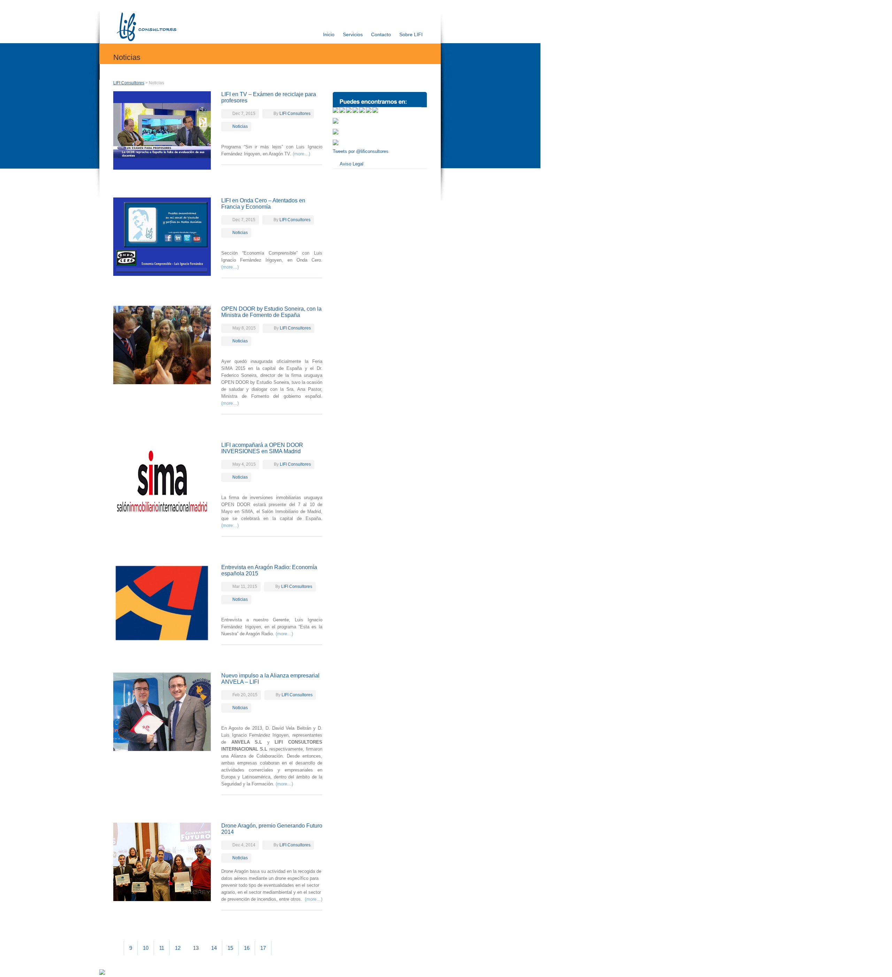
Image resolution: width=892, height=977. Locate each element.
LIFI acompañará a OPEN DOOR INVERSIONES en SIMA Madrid (262, 448)
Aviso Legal (351, 163)
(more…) (301, 153)
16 (246, 948)
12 (177, 948)
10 (145, 948)
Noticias (240, 126)
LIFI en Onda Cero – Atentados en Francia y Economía (263, 203)
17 (263, 948)
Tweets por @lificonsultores (361, 151)
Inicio (328, 34)
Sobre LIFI (411, 34)
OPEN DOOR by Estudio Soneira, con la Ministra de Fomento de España (271, 312)
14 (214, 948)
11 (161, 948)
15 (230, 948)
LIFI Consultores (128, 82)
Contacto (381, 34)
